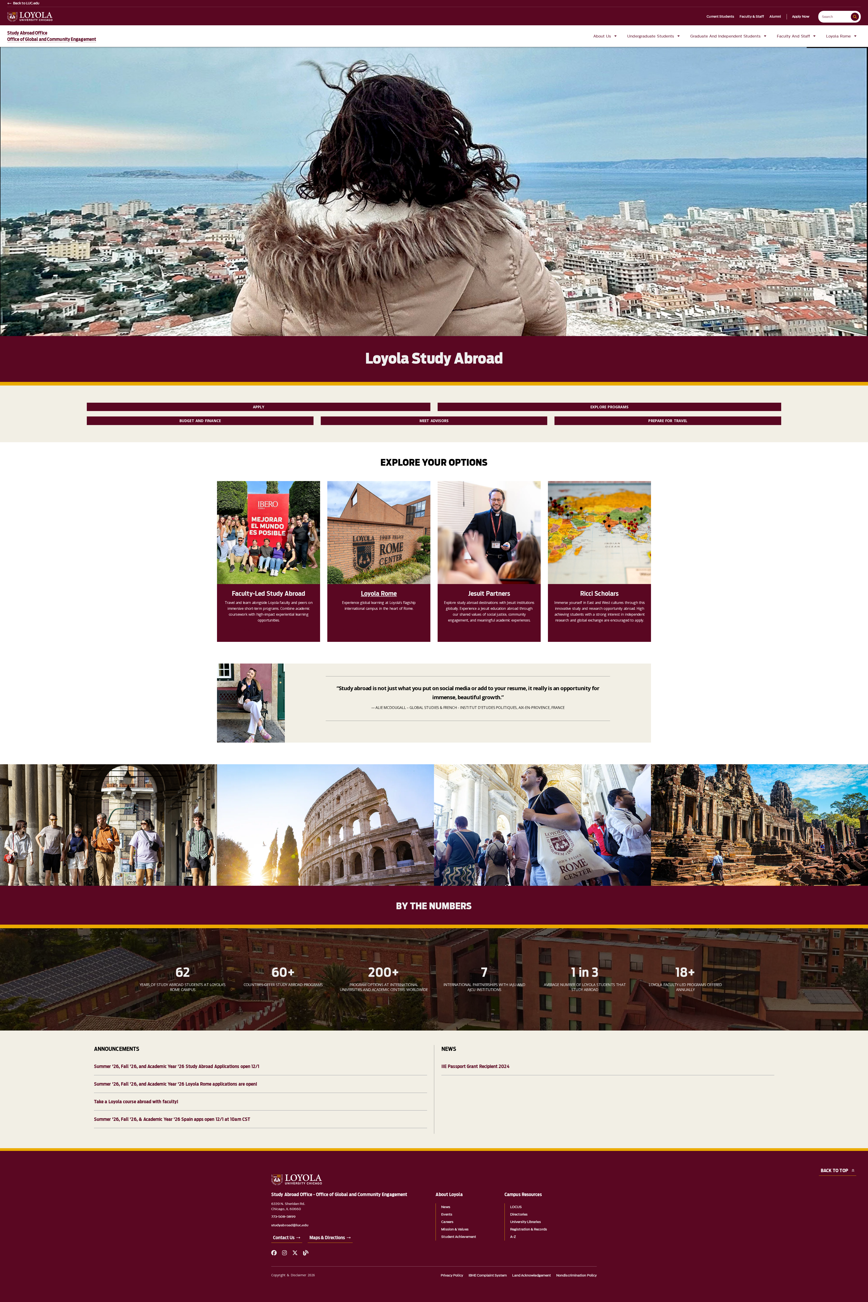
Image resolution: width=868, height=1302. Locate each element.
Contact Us (284, 1237)
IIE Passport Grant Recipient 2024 (475, 1066)
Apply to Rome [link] (347, 629)
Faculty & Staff (752, 16)
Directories (519, 1214)
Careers (447, 1222)
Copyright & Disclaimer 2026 (293, 1275)
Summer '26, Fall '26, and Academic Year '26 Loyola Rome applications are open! (175, 1084)
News (445, 1207)
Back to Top (834, 1170)
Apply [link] (258, 406)
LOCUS (516, 1207)
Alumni (775, 16)
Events (446, 1214)
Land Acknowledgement (531, 1275)
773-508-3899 (283, 1216)
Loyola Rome (379, 593)
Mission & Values (454, 1229)
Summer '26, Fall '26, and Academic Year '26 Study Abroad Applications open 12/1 (176, 1066)
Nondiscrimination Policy (576, 1275)
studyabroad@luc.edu (290, 1225)
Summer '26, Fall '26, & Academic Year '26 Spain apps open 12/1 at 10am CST (172, 1119)
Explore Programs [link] (609, 406)
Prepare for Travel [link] (667, 420)
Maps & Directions (327, 1237)
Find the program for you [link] (245, 629)
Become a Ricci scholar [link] (573, 629)
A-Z (513, 1236)
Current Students (720, 16)
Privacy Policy (452, 1275)
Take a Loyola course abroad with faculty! (136, 1101)
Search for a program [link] (462, 629)
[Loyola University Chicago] (29, 17)
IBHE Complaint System (488, 1275)
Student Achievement (458, 1236)
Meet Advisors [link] (434, 420)
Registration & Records (528, 1229)
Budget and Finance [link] (200, 420)
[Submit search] (855, 17)
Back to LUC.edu (26, 3)
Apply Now (800, 16)
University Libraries (525, 1222)
